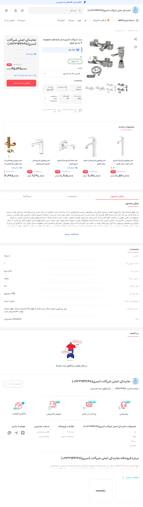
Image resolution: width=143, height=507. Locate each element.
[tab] (117, 197)
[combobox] (62, 73)
